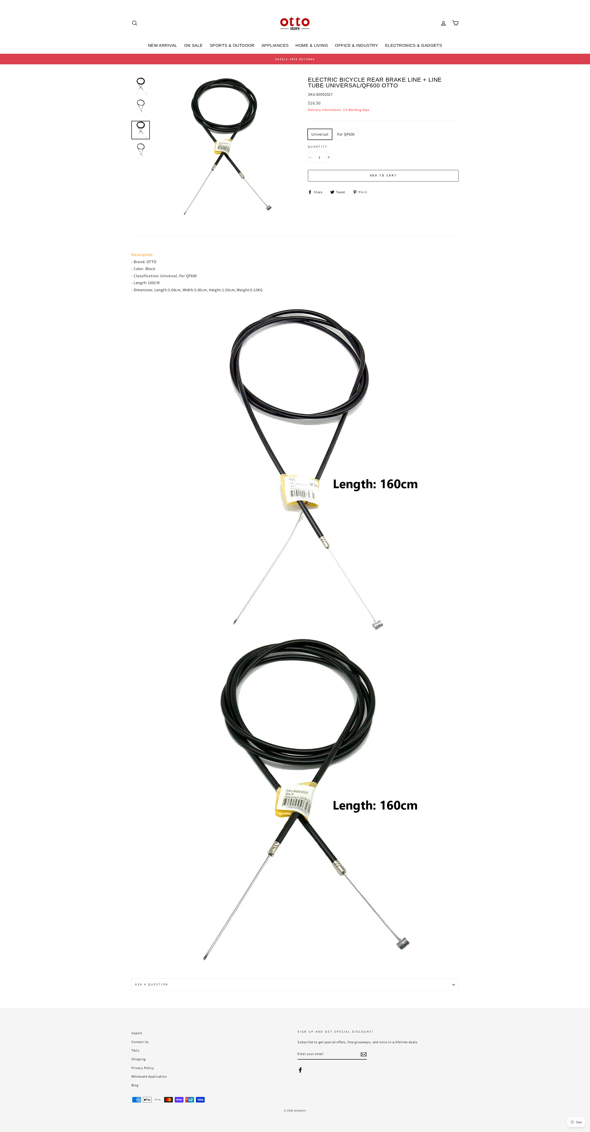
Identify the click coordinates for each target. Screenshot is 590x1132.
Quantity (317, 147)
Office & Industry (356, 45)
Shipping (138, 1059)
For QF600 (346, 134)
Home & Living (311, 45)
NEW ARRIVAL (162, 45)
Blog (134, 1085)
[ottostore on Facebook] (300, 1070)
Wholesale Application (149, 1076)
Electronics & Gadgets (413, 45)
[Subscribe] (364, 1054)
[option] (295, 59)
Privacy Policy (142, 1068)
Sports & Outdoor (232, 45)
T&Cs (135, 1050)
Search (136, 1033)
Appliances (275, 45)
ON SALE (193, 45)
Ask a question (151, 984)
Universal (319, 134)
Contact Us (140, 1042)
